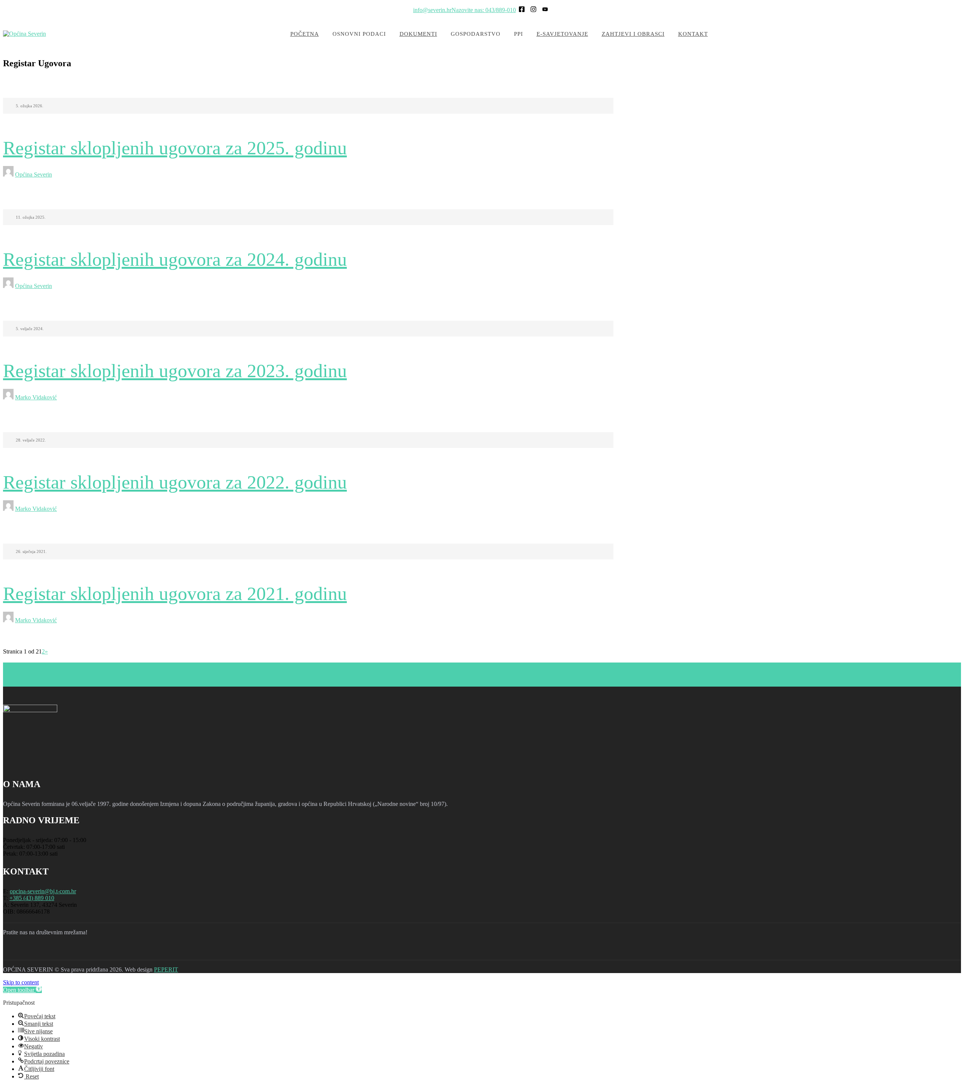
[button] (22, 990)
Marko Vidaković (36, 397)
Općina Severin (33, 174)
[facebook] (12, 951)
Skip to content (21, 982)
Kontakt (693, 34)
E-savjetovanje (562, 34)
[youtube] (51, 951)
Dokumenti (418, 34)
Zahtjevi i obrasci (633, 34)
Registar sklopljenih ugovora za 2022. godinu (175, 482)
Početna (304, 34)
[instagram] (32, 951)
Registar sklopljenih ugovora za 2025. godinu (175, 147)
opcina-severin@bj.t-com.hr (43, 891)
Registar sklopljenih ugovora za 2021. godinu (175, 593)
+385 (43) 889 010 (31, 898)
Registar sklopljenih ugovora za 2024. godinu (175, 259)
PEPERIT (166, 969)
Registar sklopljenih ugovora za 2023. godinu (175, 370)
